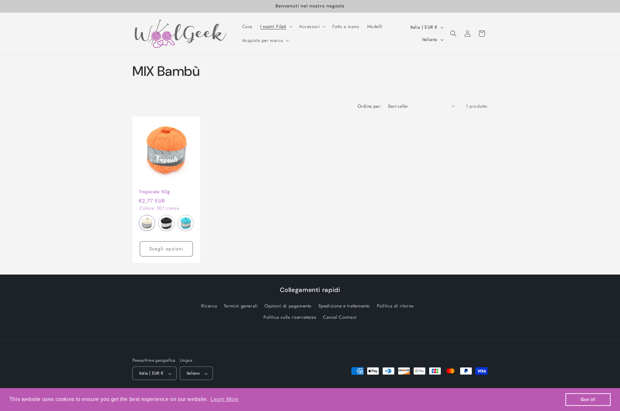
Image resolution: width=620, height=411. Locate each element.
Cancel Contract (339, 317)
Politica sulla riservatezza (290, 317)
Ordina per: (369, 106)
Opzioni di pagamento (288, 306)
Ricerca (209, 306)
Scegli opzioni (166, 248)
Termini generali (241, 306)
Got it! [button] (588, 399)
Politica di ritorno (395, 306)
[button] (275, 26)
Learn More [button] (225, 399)
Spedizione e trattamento (344, 306)
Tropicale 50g (154, 192)
